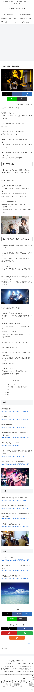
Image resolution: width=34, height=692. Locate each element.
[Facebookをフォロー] (25, 628)
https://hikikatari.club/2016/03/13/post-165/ (14, 427)
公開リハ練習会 (8, 671)
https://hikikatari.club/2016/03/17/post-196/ (14, 508)
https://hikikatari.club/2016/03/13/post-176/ (14, 419)
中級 (8, 392)
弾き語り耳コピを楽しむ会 (25, 671)
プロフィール (9, 663)
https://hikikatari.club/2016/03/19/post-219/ (14, 578)
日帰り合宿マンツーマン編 (9, 669)
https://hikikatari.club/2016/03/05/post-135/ (14, 500)
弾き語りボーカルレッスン (25, 663)
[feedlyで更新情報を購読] (25, 633)
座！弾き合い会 (8, 666)
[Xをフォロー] (9, 628)
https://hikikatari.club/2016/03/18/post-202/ (14, 560)
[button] (22, 99)
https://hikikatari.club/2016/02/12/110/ (13, 445)
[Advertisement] (17, 43)
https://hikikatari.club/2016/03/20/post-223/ (14, 464)
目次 (14, 380)
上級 (8, 395)
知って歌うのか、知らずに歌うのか (18, 387)
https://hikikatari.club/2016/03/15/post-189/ (14, 570)
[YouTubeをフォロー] (9, 633)
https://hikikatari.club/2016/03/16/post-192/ (14, 519)
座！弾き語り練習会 (25, 666)
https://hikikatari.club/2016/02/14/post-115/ (14, 456)
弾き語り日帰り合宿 (25, 669)
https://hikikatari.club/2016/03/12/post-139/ (14, 411)
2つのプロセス (12, 384)
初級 (8, 389)
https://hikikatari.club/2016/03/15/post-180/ (14, 438)
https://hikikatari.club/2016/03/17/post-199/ (14, 526)
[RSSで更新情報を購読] (17, 638)
